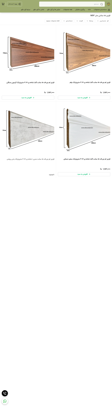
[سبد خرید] (3, 4)
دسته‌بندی (69, 21)
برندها (91, 21)
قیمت (81, 21)
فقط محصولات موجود (52, 21)
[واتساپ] (5, 401)
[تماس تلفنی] (5, 393)
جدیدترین (103, 21)
